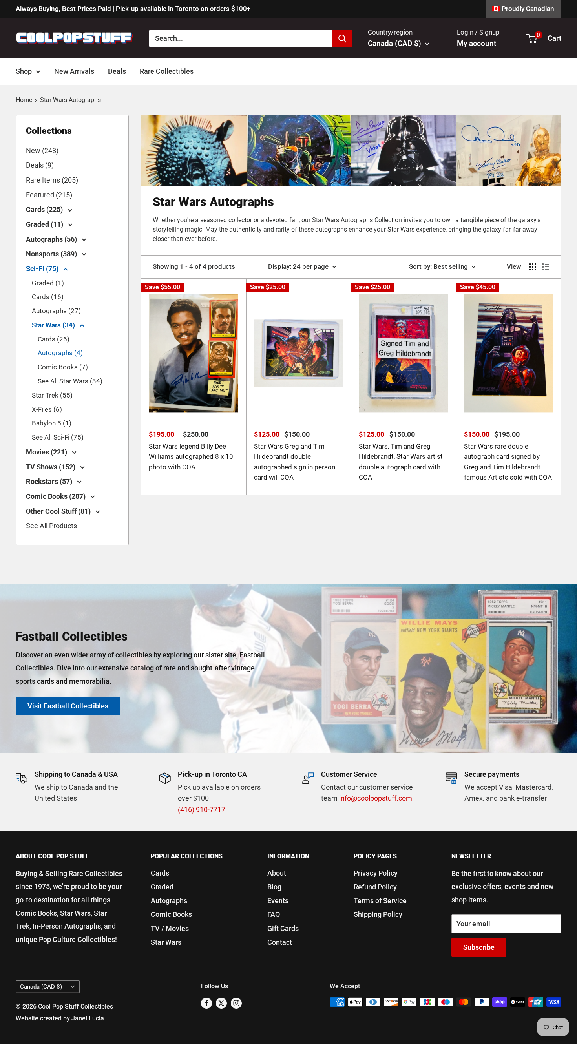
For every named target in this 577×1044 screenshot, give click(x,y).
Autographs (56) (52, 239)
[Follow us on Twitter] (221, 1003)
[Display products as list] (545, 266)
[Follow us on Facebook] (206, 1003)
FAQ (273, 914)
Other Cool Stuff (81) (59, 511)
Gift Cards (283, 928)
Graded (162, 887)
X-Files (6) (47, 409)
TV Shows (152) (51, 467)
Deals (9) (40, 165)
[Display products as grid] (532, 266)
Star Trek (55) (52, 395)
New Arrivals (74, 71)
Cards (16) (48, 297)
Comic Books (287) (56, 496)
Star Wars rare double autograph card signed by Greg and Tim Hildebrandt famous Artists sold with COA (508, 461)
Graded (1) (48, 283)
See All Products (51, 526)
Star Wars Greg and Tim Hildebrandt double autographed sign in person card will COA (294, 461)
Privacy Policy (376, 873)
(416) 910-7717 (201, 809)
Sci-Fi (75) (43, 269)
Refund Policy (375, 887)
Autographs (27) (56, 311)
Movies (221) (47, 452)
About (276, 873)
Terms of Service (380, 900)
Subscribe (479, 947)
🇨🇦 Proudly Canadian (523, 9)
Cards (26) (53, 339)
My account (476, 43)
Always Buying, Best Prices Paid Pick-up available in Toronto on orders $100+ (133, 9)
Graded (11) (45, 224)
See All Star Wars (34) (70, 381)
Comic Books (171, 914)
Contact (279, 942)
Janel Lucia (87, 1018)
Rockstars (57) (50, 481)
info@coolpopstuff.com (375, 798)
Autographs (169, 900)
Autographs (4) (60, 353)
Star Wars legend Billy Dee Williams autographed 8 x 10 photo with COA (191, 456)
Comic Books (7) (63, 367)
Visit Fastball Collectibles (67, 706)
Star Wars (166, 942)
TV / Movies (170, 928)
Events (277, 900)
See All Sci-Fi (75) (58, 437)
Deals (117, 71)
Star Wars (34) (54, 325)
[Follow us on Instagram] (236, 1003)
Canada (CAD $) (41, 986)
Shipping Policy (378, 914)
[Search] (342, 38)
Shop (24, 71)
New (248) (42, 150)
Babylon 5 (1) (51, 423)
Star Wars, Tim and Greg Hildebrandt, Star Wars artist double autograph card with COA (401, 461)
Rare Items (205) (52, 180)
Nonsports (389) (52, 254)
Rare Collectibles (167, 71)
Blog (274, 887)
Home (24, 100)
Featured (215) (49, 195)
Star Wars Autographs (70, 100)
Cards (160, 873)
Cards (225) (45, 209)
